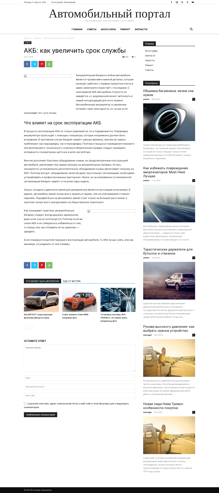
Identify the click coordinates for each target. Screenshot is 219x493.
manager (147, 335)
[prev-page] (26, 327)
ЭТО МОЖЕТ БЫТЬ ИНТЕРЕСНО (42, 281)
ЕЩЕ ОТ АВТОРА (72, 281)
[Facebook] (171, 2)
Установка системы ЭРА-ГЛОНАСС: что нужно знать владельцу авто (114, 317)
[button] (191, 29)
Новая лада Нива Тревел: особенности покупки (163, 406)
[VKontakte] (192, 2)
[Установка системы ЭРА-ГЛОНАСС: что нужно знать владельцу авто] (118, 300)
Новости (150, 60)
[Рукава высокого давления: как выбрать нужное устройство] (169, 358)
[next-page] (31, 327)
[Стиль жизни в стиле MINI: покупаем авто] (79, 300)
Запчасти (141, 29)
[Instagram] (176, 2)
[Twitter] (187, 2)
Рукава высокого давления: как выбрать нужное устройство (168, 329)
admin (146, 99)
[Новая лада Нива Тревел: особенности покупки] (169, 435)
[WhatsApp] (49, 64)
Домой (27, 38)
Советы (91, 29)
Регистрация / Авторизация (63, 2)
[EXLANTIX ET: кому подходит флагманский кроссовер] (41, 300)
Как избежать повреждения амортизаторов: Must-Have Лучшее (165, 172)
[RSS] (182, 2)
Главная (77, 29)
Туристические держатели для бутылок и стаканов (168, 251)
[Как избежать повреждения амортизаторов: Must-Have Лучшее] (169, 203)
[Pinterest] (42, 64)
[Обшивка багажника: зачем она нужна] (169, 122)
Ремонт (125, 29)
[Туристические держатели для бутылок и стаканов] (169, 281)
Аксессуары (108, 29)
